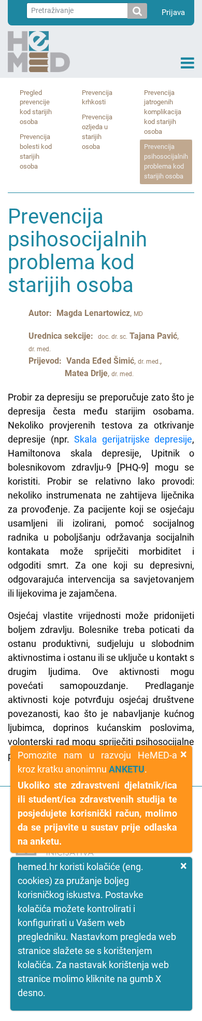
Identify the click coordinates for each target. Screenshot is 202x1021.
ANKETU (127, 769)
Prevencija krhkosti (97, 97)
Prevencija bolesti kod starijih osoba (36, 151)
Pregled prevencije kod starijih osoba (36, 107)
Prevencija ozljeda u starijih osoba (97, 131)
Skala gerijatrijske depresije (133, 439)
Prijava (173, 12)
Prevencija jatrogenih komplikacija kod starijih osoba (162, 112)
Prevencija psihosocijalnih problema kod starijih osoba (166, 161)
